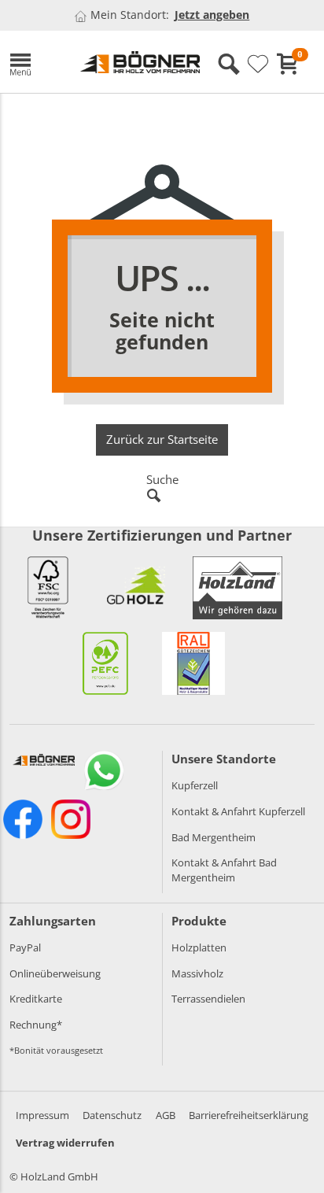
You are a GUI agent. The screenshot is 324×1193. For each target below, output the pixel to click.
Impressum (42, 1115)
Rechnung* (35, 1025)
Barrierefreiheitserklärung (248, 1115)
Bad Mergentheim (213, 837)
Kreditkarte (35, 999)
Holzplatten (198, 947)
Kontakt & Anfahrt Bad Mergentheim (224, 870)
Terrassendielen (208, 999)
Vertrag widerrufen (65, 1143)
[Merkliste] (258, 64)
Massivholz (197, 973)
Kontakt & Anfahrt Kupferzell (238, 811)
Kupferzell (194, 785)
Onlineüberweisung (55, 973)
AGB (165, 1115)
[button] (33, 61)
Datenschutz (112, 1115)
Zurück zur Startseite (162, 439)
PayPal (25, 947)
